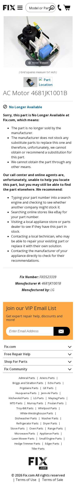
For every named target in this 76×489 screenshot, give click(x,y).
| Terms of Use (24, 479)
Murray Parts (35, 403)
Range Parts (55, 428)
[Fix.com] (9, 7)
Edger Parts (52, 443)
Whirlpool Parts (47, 408)
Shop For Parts (15, 361)
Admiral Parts (27, 378)
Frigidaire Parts (29, 388)
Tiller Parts (38, 448)
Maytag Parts (56, 398)
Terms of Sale (52, 479)
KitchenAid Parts (19, 398)
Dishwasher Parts (26, 418)
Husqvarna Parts (26, 393)
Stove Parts (18, 428)
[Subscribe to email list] (62, 331)
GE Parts (48, 388)
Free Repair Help (17, 354)
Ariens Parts (47, 378)
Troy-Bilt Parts (24, 408)
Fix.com (10, 346)
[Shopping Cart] (66, 8)
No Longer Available (25, 107)
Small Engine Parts (50, 438)
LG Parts (38, 398)
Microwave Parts (25, 433)
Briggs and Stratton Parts (28, 383)
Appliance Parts (49, 433)
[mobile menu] (19, 8)
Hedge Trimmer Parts (27, 443)
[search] (51, 8)
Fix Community (15, 369)
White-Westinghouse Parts (36, 413)
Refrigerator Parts (27, 423)
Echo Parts (54, 383)
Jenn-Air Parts (49, 393)
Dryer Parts (50, 423)
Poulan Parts (56, 403)
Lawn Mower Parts (23, 438)
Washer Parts (50, 418)
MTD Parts (16, 403)
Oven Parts (36, 428)
